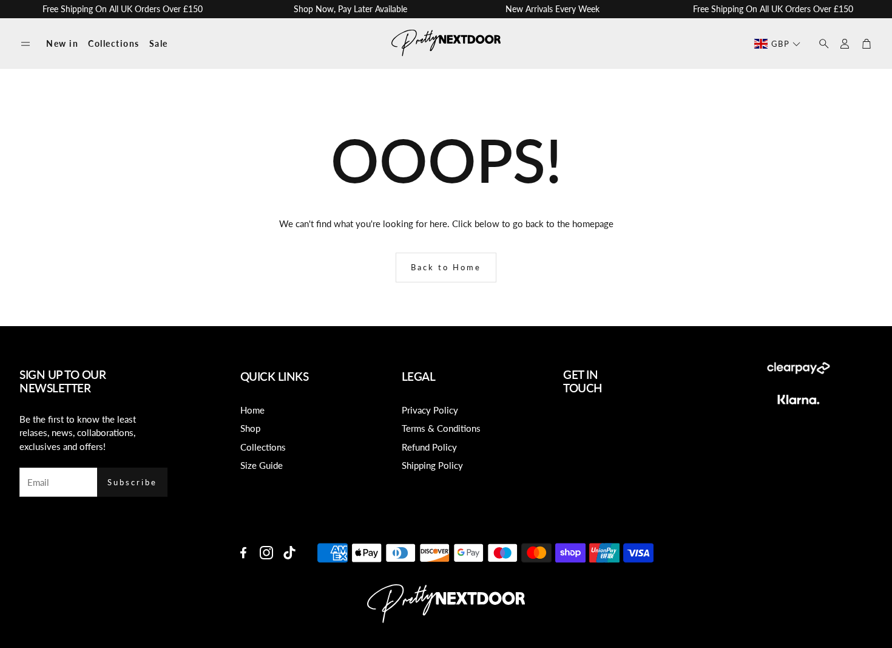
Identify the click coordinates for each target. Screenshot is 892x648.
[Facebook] (243, 553)
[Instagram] (266, 553)
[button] (25, 44)
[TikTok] (289, 553)
